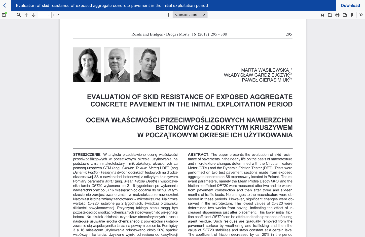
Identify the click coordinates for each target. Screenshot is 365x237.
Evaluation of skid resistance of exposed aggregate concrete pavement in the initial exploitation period (112, 5)
